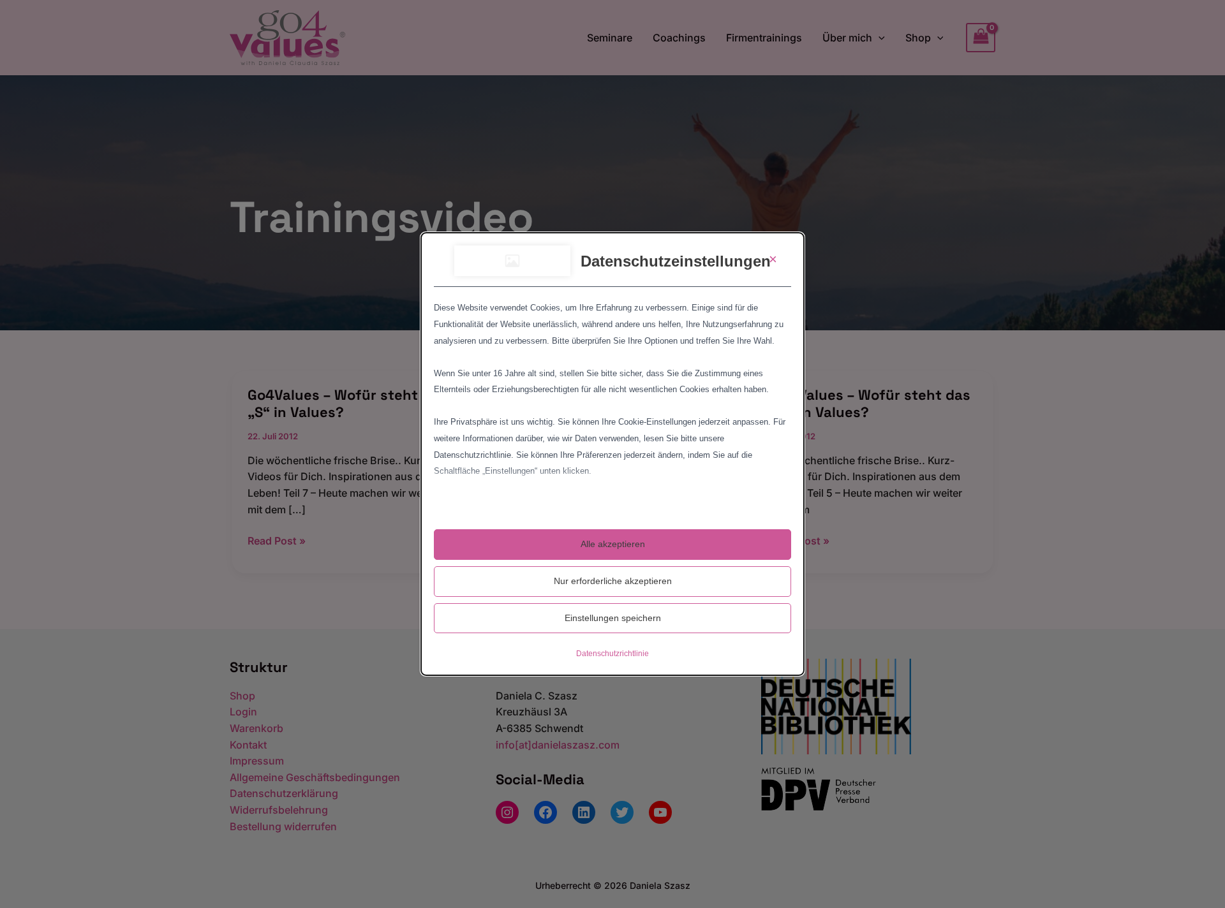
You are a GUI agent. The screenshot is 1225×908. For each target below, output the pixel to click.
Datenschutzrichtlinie (612, 653)
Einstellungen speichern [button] (613, 618)
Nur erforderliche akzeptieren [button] (613, 581)
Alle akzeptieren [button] (613, 544)
